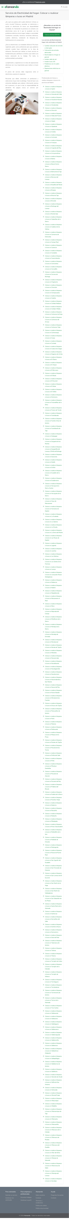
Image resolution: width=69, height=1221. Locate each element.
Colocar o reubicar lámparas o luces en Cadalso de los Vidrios (53, 227)
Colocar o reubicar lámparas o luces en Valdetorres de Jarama (53, 1064)
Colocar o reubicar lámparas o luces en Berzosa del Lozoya (53, 177)
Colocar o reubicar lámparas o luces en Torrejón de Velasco (53, 974)
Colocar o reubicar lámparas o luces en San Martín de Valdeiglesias (53, 891)
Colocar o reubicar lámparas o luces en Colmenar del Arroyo (53, 319)
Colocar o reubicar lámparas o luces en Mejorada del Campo (53, 611)
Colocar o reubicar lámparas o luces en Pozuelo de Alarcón (53, 774)
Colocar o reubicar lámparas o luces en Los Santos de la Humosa (53, 561)
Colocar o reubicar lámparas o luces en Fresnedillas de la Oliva (53, 402)
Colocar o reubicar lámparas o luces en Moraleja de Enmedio (53, 634)
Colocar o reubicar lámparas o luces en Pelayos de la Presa (53, 735)
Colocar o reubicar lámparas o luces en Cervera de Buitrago (53, 274)
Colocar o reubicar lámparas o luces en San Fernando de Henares (53, 868)
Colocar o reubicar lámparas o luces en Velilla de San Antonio (53, 1082)
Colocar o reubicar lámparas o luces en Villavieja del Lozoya (53, 1173)
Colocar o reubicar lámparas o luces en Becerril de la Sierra (53, 164)
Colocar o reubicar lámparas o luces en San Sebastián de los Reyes (53, 898)
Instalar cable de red (50, 59)
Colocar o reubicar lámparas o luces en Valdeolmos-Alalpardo (53, 1051)
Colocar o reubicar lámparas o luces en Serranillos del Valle (53, 919)
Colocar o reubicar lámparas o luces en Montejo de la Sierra (53, 627)
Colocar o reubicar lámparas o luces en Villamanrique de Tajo (53, 1111)
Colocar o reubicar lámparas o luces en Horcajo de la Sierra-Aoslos (53, 486)
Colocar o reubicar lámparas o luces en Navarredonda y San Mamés (53, 679)
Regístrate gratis (40, 2)
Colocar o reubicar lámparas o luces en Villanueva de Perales (53, 1137)
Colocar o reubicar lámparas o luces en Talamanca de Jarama (53, 943)
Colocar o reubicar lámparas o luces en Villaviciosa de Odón (53, 1166)
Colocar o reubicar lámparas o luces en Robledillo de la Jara (53, 832)
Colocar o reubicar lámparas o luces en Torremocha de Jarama (53, 992)
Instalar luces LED (50, 62)
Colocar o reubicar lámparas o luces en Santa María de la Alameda (53, 906)
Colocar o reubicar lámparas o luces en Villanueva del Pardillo (53, 1145)
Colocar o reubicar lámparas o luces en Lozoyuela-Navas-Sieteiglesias (53, 574)
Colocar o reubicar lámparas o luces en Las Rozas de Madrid (53, 538)
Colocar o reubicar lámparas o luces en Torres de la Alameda (53, 1000)
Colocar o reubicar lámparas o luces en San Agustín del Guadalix (53, 860)
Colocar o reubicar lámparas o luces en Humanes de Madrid (53, 509)
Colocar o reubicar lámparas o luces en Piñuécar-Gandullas (53, 766)
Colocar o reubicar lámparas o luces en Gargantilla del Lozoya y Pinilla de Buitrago (53, 449)
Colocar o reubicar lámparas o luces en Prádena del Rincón (53, 787)
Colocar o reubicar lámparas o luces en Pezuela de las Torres (53, 748)
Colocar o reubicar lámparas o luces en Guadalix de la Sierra (53, 473)
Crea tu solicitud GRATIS (52, 35)
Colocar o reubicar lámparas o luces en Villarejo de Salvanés (53, 1158)
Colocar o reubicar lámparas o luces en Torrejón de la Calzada (53, 966)
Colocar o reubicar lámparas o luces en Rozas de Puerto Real (53, 852)
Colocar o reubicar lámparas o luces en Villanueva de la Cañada (53, 1130)
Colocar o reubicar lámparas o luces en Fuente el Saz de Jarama (53, 421)
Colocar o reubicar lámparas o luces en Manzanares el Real (53, 598)
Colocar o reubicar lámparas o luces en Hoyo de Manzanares (53, 501)
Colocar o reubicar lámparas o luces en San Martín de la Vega (53, 883)
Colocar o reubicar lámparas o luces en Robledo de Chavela (53, 839)
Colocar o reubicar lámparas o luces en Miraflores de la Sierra (53, 619)
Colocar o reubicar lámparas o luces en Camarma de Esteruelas (53, 234)
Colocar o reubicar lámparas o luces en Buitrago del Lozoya (53, 206)
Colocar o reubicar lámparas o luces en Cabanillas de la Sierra (53, 219)
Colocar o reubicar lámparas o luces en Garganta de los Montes (53, 441)
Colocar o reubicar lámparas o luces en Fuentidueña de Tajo (53, 428)
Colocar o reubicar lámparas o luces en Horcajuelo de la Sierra (53, 493)
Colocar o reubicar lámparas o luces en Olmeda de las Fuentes (53, 698)
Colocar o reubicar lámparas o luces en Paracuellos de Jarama (53, 711)
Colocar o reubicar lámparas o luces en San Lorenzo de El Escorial (53, 875)
